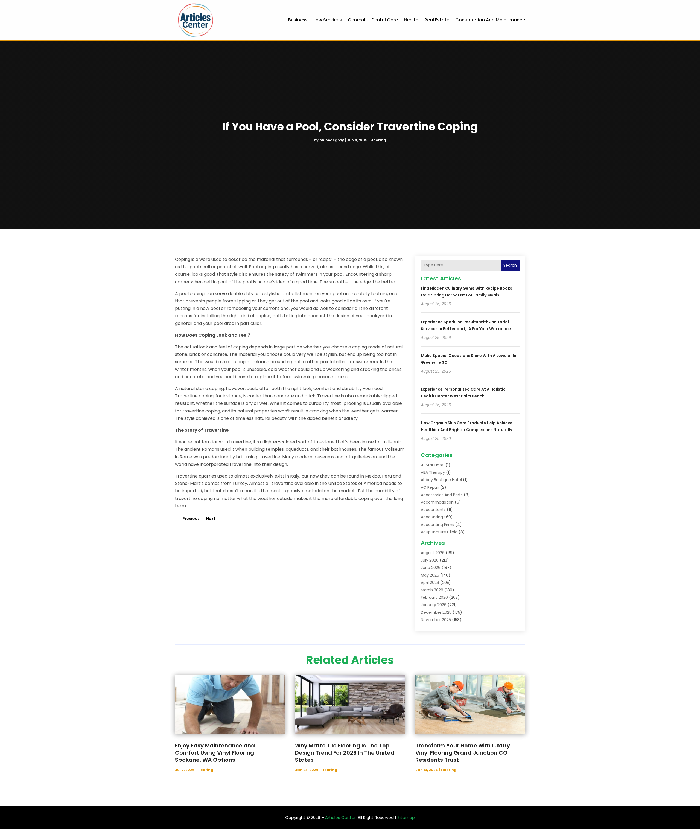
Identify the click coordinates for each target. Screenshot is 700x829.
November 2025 (436, 620)
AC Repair (430, 487)
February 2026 (434, 597)
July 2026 (430, 560)
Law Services (328, 20)
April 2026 (430, 582)
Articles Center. (341, 817)
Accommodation (437, 502)
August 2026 (433, 552)
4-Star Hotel (432, 465)
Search (510, 265)
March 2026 (432, 590)
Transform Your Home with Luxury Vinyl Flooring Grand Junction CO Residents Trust (462, 753)
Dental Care (384, 20)
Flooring (378, 140)
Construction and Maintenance (490, 20)
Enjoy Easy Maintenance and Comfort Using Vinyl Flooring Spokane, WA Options (215, 753)
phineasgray (331, 140)
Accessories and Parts (442, 495)
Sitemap (406, 817)
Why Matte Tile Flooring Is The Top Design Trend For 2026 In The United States (344, 753)
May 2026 (430, 575)
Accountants (433, 509)
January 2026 (434, 604)
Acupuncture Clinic (439, 532)
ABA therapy (433, 472)
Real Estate (436, 20)
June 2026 (431, 567)
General (356, 20)
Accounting (432, 517)
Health (411, 20)
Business (298, 20)
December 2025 (436, 612)
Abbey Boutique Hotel (441, 479)
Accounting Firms (437, 524)
